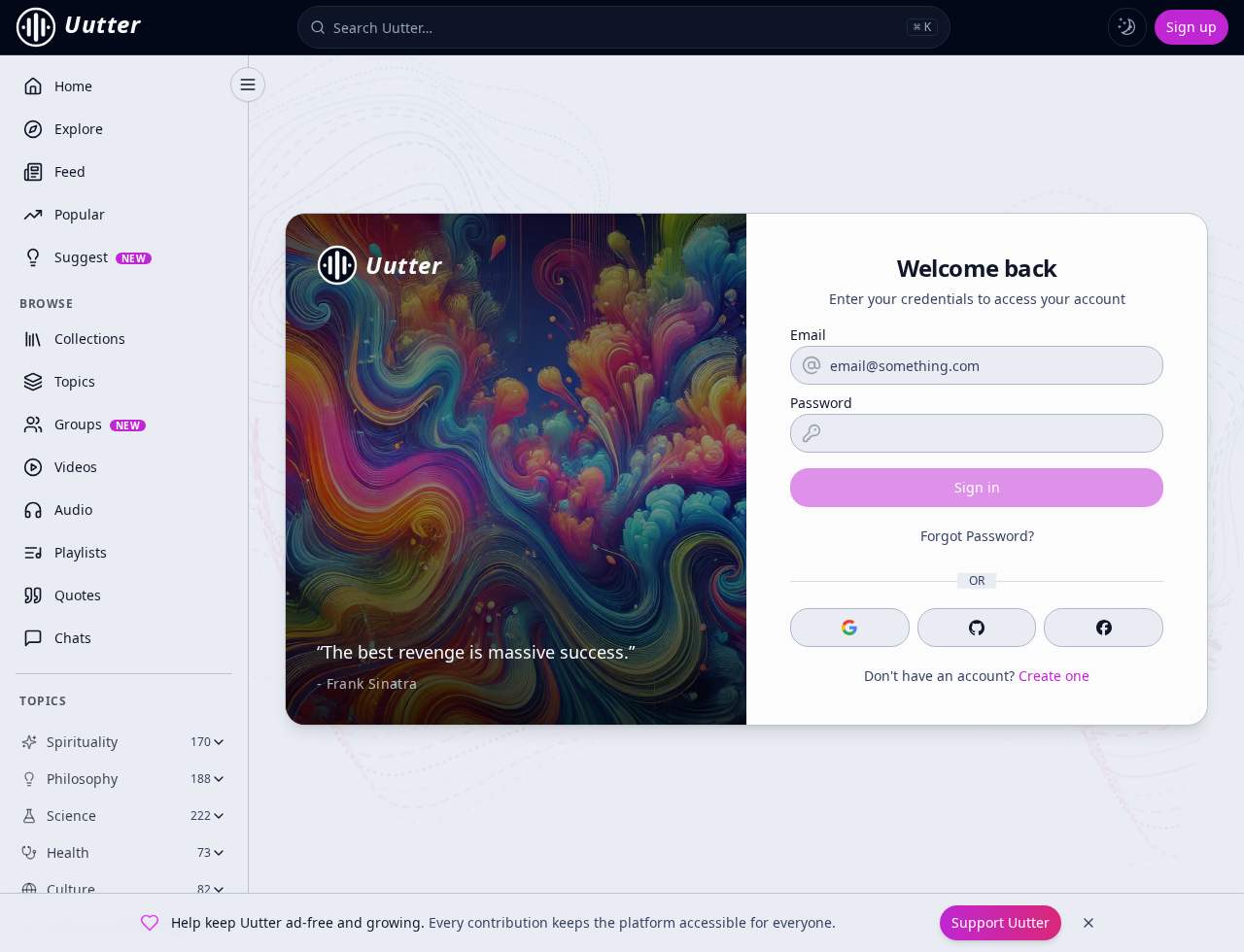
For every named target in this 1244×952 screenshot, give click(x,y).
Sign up (1191, 26)
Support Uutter (1000, 922)
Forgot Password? (977, 536)
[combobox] (616, 27)
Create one (1054, 675)
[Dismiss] (1088, 922)
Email (808, 335)
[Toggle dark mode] (1127, 27)
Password (821, 403)
